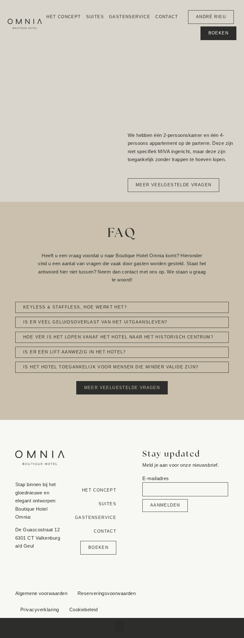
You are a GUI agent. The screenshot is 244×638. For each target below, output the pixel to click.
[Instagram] (208, 595)
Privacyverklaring (39, 609)
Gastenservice (129, 16)
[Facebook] (195, 595)
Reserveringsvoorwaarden (107, 593)
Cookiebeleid (83, 609)
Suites (95, 16)
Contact (166, 16)
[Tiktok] (195, 607)
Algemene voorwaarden (41, 593)
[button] (119, 626)
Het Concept (63, 16)
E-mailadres (155, 478)
